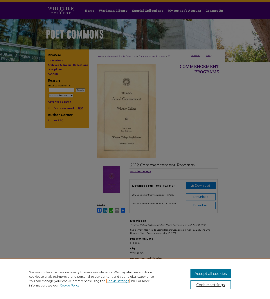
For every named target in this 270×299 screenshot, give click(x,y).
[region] (135, 279)
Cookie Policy (70, 285)
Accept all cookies (211, 273)
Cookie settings (118, 281)
